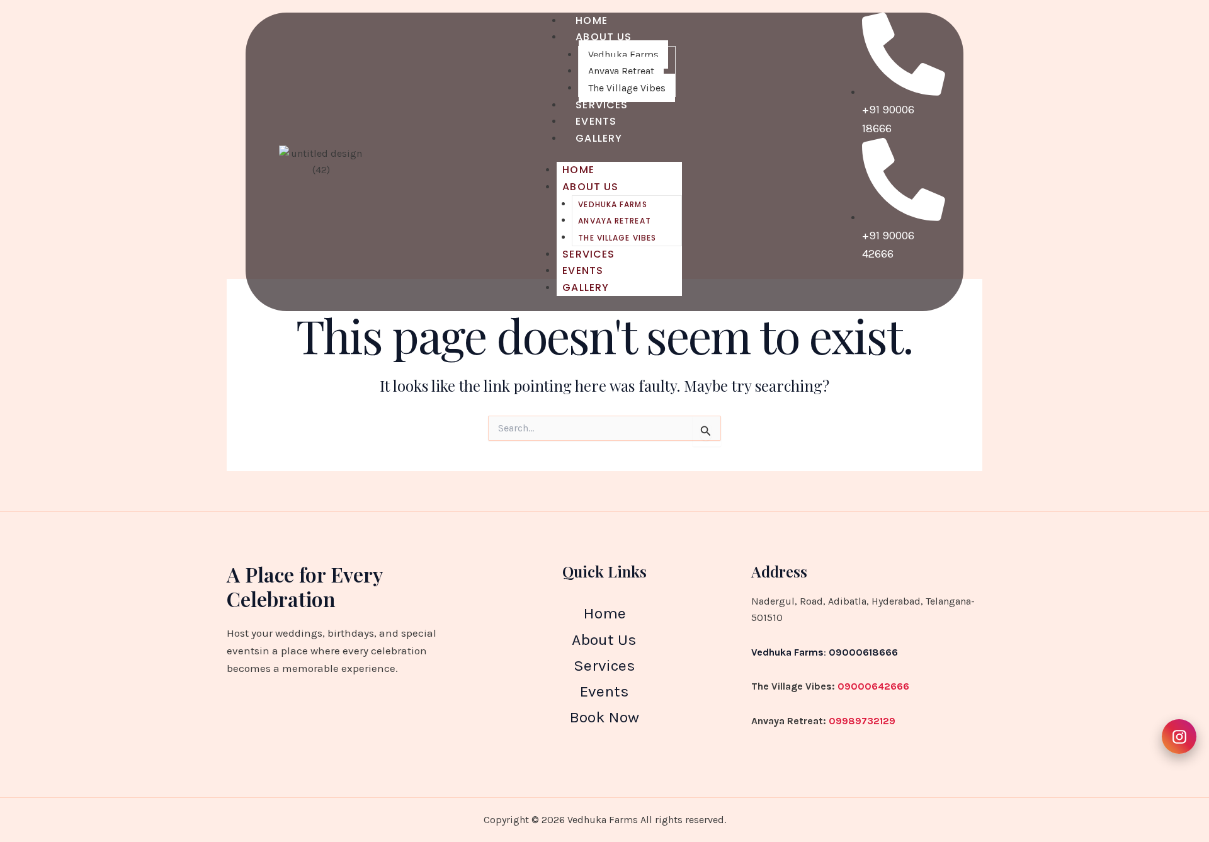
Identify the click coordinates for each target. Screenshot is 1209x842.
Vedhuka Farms (623, 54)
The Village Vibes (617, 237)
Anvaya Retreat (621, 71)
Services (588, 254)
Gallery (599, 138)
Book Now (604, 717)
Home (578, 169)
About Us (604, 37)
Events (582, 270)
